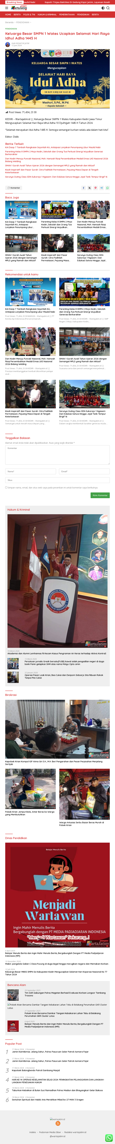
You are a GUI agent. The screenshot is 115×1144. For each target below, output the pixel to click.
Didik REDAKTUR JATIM (20, 43)
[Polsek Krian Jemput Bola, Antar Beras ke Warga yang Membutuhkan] (30, 789)
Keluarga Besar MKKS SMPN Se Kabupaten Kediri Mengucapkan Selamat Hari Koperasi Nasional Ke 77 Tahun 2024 (56, 973)
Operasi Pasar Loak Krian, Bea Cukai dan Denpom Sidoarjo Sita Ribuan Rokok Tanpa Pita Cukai (64, 676)
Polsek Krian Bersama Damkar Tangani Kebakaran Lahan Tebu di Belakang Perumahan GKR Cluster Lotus (63, 1014)
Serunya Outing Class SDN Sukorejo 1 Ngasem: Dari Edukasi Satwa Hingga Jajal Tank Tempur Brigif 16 (56, 176)
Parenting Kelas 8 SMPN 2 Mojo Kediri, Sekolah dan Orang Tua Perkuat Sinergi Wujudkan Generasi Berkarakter (54, 153)
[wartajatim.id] (18, 8)
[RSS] (58, 1123)
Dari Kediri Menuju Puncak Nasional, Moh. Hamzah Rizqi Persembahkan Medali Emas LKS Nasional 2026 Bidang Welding (56, 160)
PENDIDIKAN (11, 28)
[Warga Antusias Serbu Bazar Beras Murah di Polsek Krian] (84, 794)
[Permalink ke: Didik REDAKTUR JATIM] (7, 44)
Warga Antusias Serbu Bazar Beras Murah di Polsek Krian (81, 824)
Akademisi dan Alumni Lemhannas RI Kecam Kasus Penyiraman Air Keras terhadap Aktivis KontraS (56, 653)
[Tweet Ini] (89, 188)
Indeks (32, 1132)
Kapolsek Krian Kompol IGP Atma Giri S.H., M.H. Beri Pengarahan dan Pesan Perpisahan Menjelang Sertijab (53, 763)
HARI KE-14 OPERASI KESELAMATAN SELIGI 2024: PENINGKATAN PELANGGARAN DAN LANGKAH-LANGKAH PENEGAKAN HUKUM (58, 1081)
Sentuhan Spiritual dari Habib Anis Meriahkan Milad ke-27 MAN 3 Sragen (48, 1099)
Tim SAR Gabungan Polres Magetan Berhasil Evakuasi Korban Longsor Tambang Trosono (65, 994)
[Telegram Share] (101, 188)
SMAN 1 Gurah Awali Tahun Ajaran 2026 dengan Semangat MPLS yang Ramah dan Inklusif (50, 165)
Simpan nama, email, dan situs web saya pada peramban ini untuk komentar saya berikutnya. (53, 487)
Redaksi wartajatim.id (75, 1132)
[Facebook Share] (83, 188)
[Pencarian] (108, 8)
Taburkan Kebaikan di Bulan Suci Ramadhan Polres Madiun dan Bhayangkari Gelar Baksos (57, 1090)
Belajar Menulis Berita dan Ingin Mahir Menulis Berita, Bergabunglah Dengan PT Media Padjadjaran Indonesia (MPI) (54, 954)
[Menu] (7, 8)
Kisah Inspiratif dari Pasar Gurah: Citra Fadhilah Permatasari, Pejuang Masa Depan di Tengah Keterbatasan (51, 171)
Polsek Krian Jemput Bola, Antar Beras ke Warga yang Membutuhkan (29, 813)
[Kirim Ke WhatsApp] (107, 188)
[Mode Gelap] (103, 8)
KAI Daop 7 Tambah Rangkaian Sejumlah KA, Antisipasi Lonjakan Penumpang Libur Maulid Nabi (52, 147)
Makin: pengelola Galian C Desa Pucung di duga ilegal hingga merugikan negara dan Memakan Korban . (57, 964)
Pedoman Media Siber (50, 1132)
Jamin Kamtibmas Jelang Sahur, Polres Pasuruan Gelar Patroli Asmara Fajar (50, 1051)
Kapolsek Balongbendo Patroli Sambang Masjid (36, 1070)
